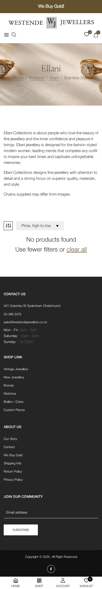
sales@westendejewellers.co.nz (25, 322)
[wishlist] (86, 35)
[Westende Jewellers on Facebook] (51, 569)
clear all (77, 250)
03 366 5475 (12, 314)
